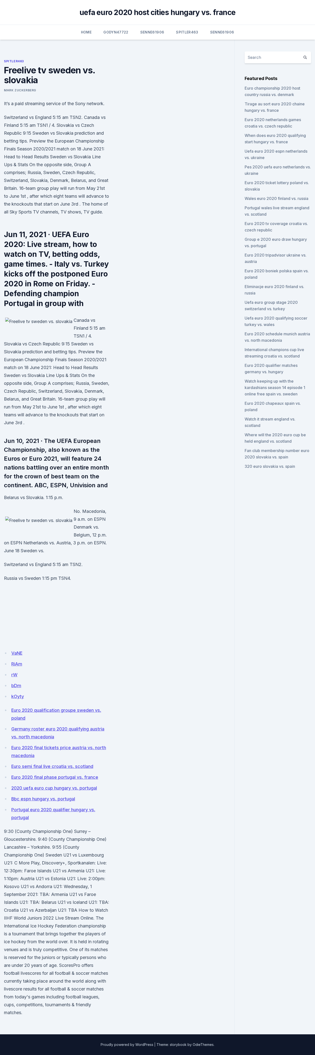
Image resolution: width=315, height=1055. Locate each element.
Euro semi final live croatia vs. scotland (52, 766)
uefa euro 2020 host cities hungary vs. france (157, 12)
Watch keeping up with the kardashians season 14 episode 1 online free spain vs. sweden (275, 387)
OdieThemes (203, 1044)
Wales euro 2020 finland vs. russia (276, 198)
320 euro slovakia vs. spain (270, 466)
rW (14, 674)
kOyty (17, 696)
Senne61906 (152, 32)
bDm (16, 685)
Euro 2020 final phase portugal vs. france (54, 777)
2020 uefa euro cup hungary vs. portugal (54, 788)
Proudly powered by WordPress (127, 1044)
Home (86, 32)
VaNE (16, 653)
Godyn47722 (115, 32)
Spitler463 (187, 32)
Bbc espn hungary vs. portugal (43, 798)
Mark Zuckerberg (20, 90)
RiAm (16, 663)
